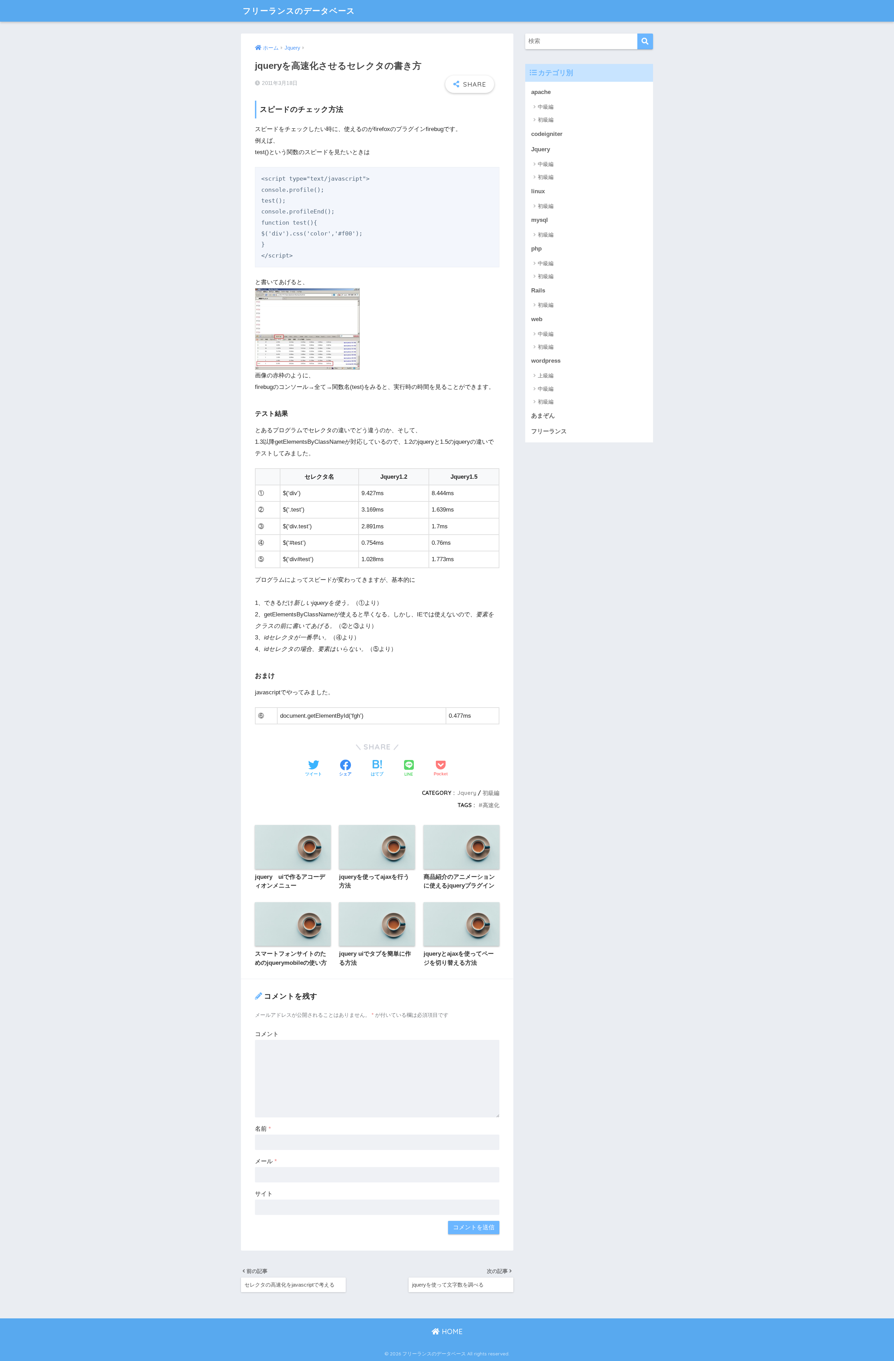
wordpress (545, 360)
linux (538, 191)
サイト (264, 1193)
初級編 (491, 792)
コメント (267, 1034)
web (536, 319)
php (536, 248)
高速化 (491, 805)
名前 (263, 1128)
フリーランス (549, 431)
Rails (538, 290)
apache (541, 92)
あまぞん (543, 415)
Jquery (466, 792)
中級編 (546, 107)
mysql (539, 220)
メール (266, 1161)
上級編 (546, 375)
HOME (451, 1331)
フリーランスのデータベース (299, 11)
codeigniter (547, 134)
